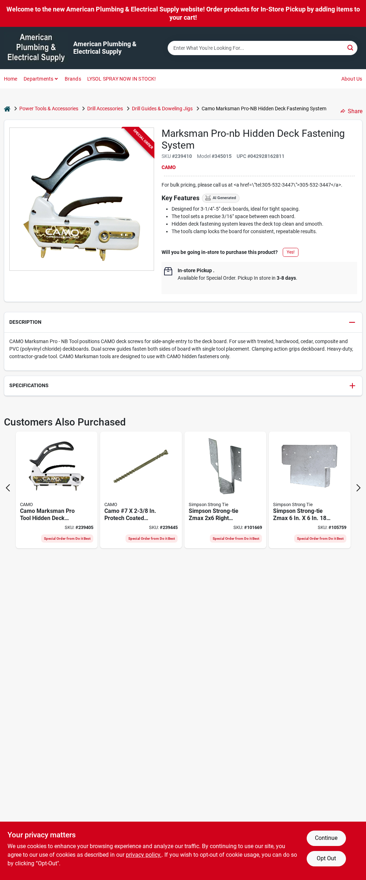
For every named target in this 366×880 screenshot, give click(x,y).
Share (355, 111)
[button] (183, 322)
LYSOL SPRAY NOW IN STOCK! (121, 79)
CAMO (169, 167)
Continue (326, 838)
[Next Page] (358, 487)
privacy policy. (144, 854)
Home (11, 79)
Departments (38, 79)
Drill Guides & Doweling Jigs (162, 108)
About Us (351, 79)
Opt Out (326, 858)
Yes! (291, 252)
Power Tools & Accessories (48, 108)
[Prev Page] (8, 487)
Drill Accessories (105, 108)
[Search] (351, 47)
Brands (73, 79)
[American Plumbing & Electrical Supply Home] (36, 48)
